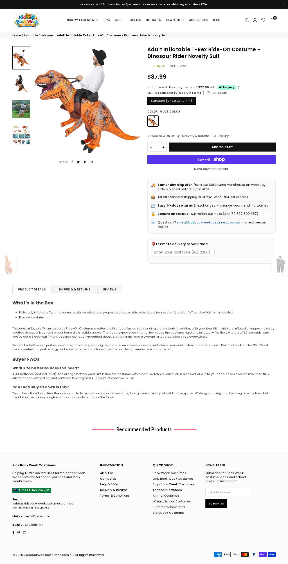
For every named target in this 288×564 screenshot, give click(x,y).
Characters (175, 20)
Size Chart (219, 93)
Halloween (153, 20)
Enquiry (223, 136)
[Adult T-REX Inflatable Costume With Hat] (21, 57)
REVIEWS (109, 289)
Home (16, 35)
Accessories (198, 20)
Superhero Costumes (169, 507)
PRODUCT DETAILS (32, 289)
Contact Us (108, 479)
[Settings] (255, 20)
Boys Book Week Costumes (173, 484)
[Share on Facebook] (72, 162)
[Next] (134, 100)
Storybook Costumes (169, 513)
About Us (107, 473)
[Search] (247, 20)
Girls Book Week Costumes (173, 479)
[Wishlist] (263, 20)
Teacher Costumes (167, 490)
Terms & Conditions (115, 495)
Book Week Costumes (82, 20)
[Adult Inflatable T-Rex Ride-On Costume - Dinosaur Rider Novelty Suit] (21, 83)
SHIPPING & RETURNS (74, 289)
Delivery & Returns (195, 136)
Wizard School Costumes (172, 501)
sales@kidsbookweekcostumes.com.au (208, 222)
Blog (216, 20)
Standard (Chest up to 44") (171, 101)
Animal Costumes (166, 495)
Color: (163, 112)
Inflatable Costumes (38, 35)
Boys (106, 20)
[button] (272, 20)
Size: (187, 93)
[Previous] (39, 100)
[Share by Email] (91, 162)
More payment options (211, 169)
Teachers (134, 20)
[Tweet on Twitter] (78, 162)
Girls (118, 20)
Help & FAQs (109, 484)
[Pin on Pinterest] (85, 162)
